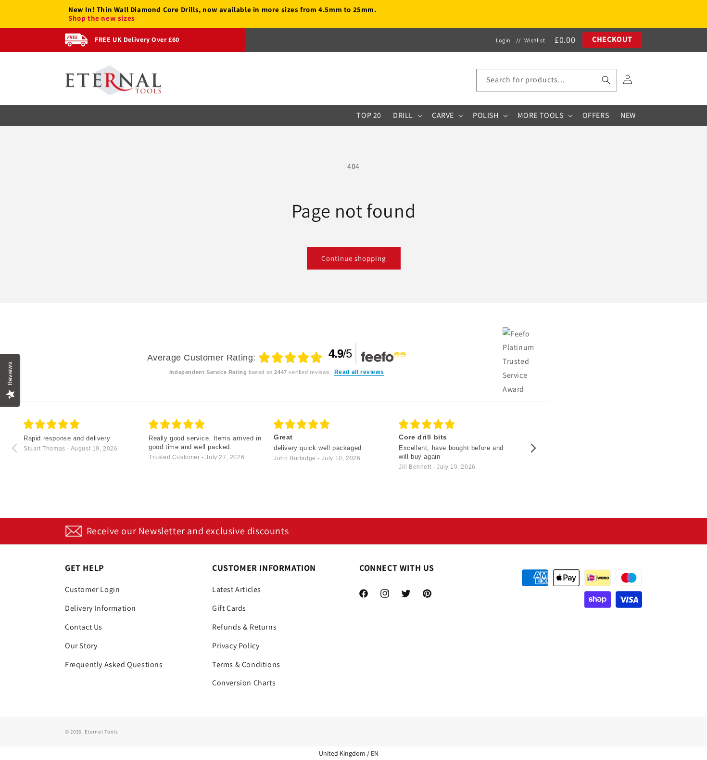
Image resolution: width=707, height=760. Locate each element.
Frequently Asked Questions (114, 664)
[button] (546, 80)
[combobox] (547, 80)
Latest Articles (236, 589)
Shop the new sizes (101, 18)
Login (503, 40)
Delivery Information (100, 608)
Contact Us (83, 627)
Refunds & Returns (244, 627)
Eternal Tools (101, 731)
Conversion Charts (244, 683)
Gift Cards (229, 608)
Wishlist (534, 40)
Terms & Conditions (246, 664)
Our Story (81, 646)
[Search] (606, 79)
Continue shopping (353, 258)
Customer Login (92, 589)
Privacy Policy (235, 646)
